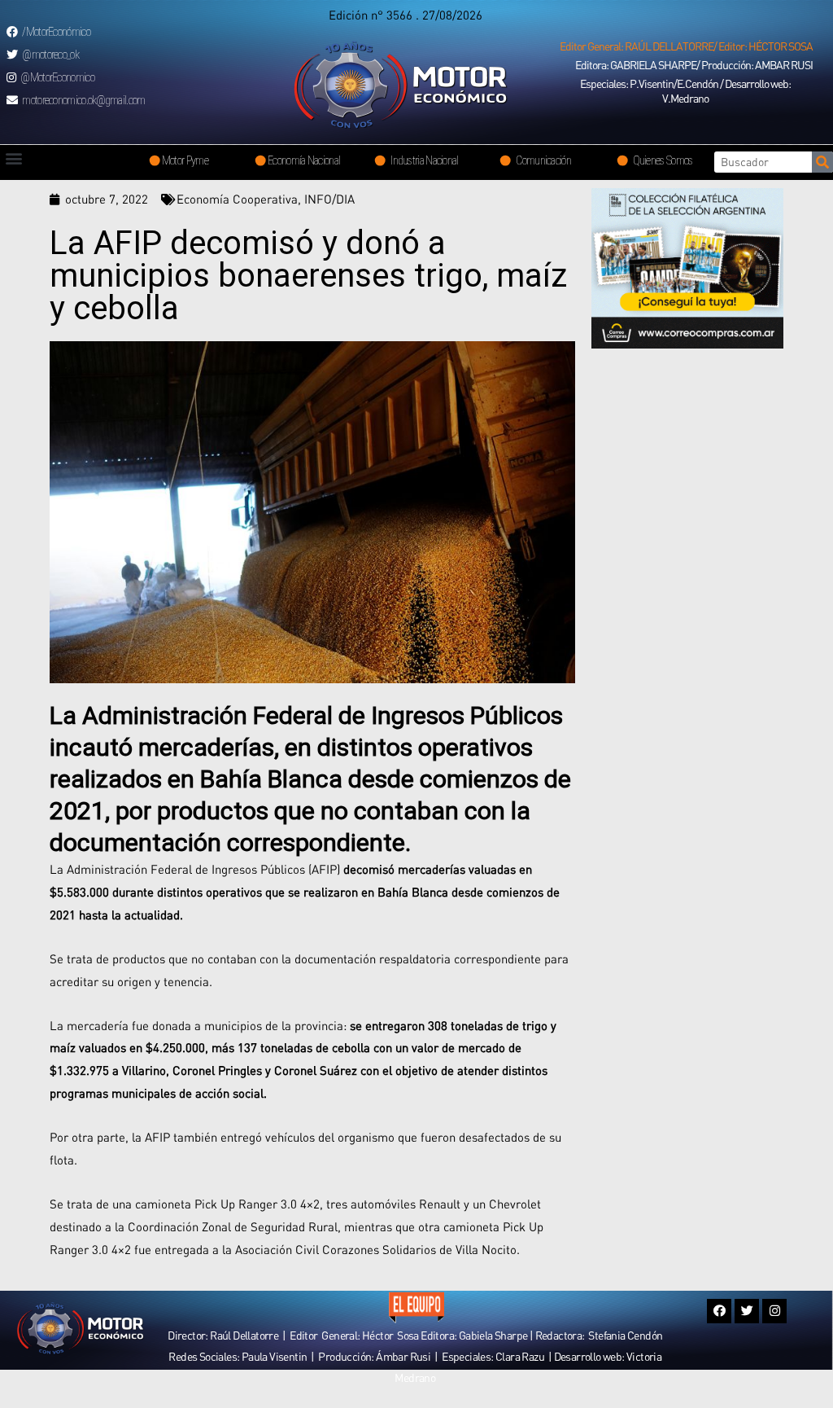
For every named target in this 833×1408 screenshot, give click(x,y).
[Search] (822, 162)
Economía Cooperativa (237, 198)
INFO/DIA (329, 198)
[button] (686, 46)
